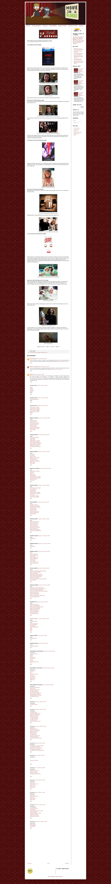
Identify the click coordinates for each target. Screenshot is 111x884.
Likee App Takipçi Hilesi (34, 613)
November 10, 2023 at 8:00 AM (43, 434)
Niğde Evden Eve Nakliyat (34, 457)
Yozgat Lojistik (32, 438)
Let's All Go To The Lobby (72, 25)
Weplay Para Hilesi (33, 811)
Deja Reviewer (76, 133)
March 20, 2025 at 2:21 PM (40, 743)
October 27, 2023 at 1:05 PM (42, 397)
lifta (30, 672)
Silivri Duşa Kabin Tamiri (34, 512)
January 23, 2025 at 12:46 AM (47, 684)
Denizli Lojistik (32, 474)
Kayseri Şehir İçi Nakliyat (34, 496)
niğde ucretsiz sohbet (34, 573)
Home (48, 863)
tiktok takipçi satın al (33, 728)
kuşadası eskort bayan (34, 760)
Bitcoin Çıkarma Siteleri (34, 526)
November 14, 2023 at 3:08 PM (43, 485)
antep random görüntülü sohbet (36, 576)
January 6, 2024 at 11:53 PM (42, 601)
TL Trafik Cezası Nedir (34, 717)
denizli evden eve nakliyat (34, 408)
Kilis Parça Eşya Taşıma (34, 428)
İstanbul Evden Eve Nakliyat (35, 440)
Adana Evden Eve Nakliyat (35, 427)
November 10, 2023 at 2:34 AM (44, 417)
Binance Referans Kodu (34, 604)
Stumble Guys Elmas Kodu (35, 689)
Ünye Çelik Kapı (33, 490)
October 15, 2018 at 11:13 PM (43, 366)
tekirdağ (31, 389)
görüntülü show (33, 670)
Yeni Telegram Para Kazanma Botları (36, 745)
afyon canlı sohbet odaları (34, 593)
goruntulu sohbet (33, 579)
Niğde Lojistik (32, 462)
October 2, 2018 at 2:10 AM (41, 358)
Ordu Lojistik (32, 463)
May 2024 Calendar (33, 624)
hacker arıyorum (33, 786)
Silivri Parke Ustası (33, 426)
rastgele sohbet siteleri (34, 592)
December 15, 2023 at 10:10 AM (44, 551)
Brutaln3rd (76, 130)
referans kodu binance (34, 623)
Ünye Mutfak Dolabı (33, 420)
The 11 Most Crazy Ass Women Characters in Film (38, 352)
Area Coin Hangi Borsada (34, 611)
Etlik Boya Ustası (33, 513)
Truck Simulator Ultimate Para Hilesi (36, 810)
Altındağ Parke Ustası (34, 459)
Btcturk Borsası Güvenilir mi (35, 527)
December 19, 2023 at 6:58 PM (43, 568)
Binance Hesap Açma (34, 522)
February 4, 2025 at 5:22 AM (40, 709)
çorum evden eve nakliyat (34, 410)
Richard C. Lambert (34, 366)
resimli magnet (32, 556)
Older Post (67, 863)
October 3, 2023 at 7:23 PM (42, 385)
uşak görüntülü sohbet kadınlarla (36, 574)
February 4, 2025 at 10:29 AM (40, 726)
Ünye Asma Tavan (33, 458)
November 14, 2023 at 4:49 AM (45, 468)
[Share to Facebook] (33, 351)
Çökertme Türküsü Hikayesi (35, 694)
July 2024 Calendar (33, 621)
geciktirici (31, 654)
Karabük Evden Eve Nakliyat (35, 492)
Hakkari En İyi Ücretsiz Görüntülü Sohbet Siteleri (39, 591)
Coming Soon (45, 25)
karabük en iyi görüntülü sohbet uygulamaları (38, 570)
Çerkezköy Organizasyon (34, 511)
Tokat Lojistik (32, 454)
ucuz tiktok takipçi (33, 807)
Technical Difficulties (53, 25)
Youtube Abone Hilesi (34, 612)
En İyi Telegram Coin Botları (35, 746)
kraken (31, 630)
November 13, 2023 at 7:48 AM (43, 451)
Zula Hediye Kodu (33, 734)
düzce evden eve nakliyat (34, 407)
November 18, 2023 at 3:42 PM (43, 502)
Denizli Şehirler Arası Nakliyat (35, 446)
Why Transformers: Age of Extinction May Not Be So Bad (78, 62)
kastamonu (32, 390)
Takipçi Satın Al (32, 688)
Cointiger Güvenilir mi (34, 504)
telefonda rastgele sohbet (34, 596)
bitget (31, 629)
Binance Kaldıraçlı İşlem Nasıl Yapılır (36, 606)
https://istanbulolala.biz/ (34, 399)
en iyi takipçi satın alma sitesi (35, 773)
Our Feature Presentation (36, 25)
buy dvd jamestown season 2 (63, 361)
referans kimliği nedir (34, 554)
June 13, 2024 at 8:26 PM (42, 635)
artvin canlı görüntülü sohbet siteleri (36, 589)
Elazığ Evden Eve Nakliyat (34, 505)
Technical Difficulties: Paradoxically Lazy (77, 59)
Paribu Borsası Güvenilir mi (35, 529)
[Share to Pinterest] (34, 351)
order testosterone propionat (35, 477)
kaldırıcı (31, 656)
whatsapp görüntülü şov (34, 661)
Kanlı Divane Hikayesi (34, 690)
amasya (31, 391)
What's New (28, 25)
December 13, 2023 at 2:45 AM (44, 535)
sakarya (31, 388)
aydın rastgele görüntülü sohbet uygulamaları (38, 578)
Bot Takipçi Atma (33, 825)
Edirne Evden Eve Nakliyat (35, 471)
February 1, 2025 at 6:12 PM (40, 701)
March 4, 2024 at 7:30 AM (44, 618)
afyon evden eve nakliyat (34, 411)
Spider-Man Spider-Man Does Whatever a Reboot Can (78, 56)
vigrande (31, 671)
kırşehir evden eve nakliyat (35, 409)
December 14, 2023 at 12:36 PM (44, 543)
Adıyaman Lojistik (33, 425)
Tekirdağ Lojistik (33, 475)
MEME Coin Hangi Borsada (35, 609)
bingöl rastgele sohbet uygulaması (36, 575)
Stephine (31, 374)
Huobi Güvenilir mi (33, 421)
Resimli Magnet (33, 538)
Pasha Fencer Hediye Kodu (35, 730)
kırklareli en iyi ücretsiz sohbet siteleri (37, 587)
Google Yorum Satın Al (34, 731)
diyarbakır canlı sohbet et (34, 577)
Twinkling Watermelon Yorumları (36, 695)
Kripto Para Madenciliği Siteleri (35, 530)
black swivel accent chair (34, 816)
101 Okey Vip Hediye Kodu (35, 687)
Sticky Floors (81, 25)
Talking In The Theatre (62, 25)
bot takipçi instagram (34, 704)
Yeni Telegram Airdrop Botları (35, 749)
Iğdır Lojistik (32, 472)
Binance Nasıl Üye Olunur (34, 521)
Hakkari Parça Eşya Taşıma (35, 493)
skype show (32, 675)
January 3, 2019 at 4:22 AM (39, 374)
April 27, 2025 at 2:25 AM (39, 755)
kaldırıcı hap (32, 679)
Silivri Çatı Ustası (33, 510)
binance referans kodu (34, 555)
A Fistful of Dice (77, 128)
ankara (31, 387)
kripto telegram (32, 625)
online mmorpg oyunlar (34, 770)
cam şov (31, 659)
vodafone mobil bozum (34, 772)
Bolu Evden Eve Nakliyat (34, 495)
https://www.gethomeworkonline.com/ (37, 378)
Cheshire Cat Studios (78, 132)
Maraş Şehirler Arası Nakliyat (35, 476)
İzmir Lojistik (32, 494)
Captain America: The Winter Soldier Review (78, 49)
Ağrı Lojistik (32, 455)
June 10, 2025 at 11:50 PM (40, 767)
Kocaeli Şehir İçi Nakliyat (34, 445)
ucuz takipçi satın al (33, 712)
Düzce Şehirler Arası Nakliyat (35, 487)
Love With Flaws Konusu (34, 696)
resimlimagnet (32, 546)
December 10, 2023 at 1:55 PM (43, 518)
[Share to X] (32, 351)
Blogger (61, 876)
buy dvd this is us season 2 (57, 369)
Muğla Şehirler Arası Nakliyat (35, 444)
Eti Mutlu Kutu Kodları (34, 716)
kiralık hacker (32, 782)
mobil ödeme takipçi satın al (35, 713)
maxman (31, 660)
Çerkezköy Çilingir (33, 509)
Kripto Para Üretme (33, 524)
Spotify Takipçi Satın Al (34, 610)
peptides (31, 473)
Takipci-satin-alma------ (34, 618)
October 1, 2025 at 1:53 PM (40, 804)
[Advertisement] (48, 854)
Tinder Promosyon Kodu (34, 715)
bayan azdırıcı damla (34, 653)
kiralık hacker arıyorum (34, 783)
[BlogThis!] (31, 351)
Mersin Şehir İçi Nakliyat (34, 437)
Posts (75, 120)
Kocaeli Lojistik (32, 429)
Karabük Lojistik (33, 491)
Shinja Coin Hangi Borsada (35, 605)
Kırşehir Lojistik (32, 456)
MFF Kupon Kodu (33, 733)
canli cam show (33, 658)
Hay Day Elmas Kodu (34, 808)
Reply (31, 362)
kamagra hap (32, 677)
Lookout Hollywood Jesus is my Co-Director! (78, 54)
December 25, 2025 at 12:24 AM (41, 821)
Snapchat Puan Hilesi (34, 814)
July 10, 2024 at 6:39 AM (43, 643)
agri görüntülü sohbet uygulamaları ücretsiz (38, 588)
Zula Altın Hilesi (33, 809)
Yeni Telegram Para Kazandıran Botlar (37, 750)
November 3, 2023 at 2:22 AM (42, 405)
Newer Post (29, 863)
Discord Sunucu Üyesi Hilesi (35, 607)
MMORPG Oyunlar (33, 732)
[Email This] (30, 351)
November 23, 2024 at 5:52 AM (49, 651)
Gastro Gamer (76, 129)
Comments (76, 122)
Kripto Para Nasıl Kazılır (34, 523)
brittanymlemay (33, 358)
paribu (31, 622)
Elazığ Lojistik (32, 439)
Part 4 (57, 346)
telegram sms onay (33, 771)
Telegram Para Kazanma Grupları (36, 748)
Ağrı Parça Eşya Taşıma (34, 422)
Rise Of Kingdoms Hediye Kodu (35, 693)
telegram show (32, 678)
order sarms (32, 480)
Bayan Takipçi (32, 826)
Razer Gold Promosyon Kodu (35, 721)
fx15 (31, 662)
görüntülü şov (32, 657)
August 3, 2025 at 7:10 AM (40, 792)
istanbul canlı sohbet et (34, 594)
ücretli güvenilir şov (33, 638)
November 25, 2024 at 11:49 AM (48, 667)
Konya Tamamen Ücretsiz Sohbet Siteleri (37, 595)
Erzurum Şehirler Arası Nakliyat (35, 443)
